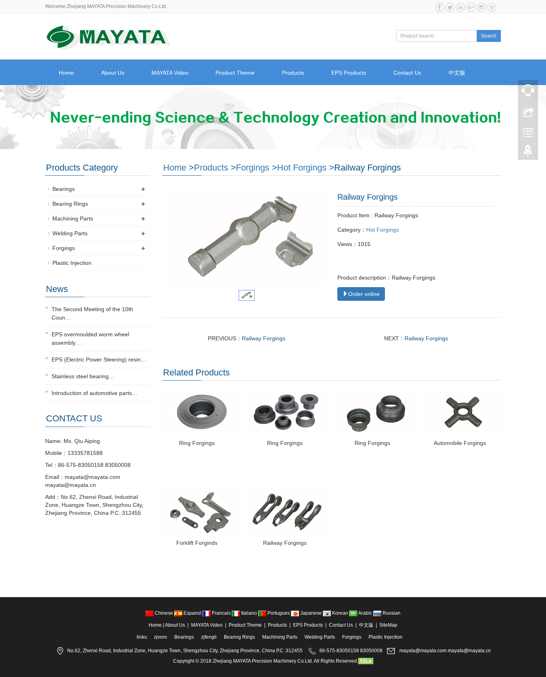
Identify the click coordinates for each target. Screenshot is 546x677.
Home (66, 72)
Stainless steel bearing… (83, 376)
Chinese (163, 613)
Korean (340, 613)
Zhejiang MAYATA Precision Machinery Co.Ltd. (263, 661)
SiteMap (388, 625)
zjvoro (160, 637)
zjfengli (209, 637)
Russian (391, 613)
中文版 (456, 72)
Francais (221, 613)
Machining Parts (72, 218)
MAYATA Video (169, 72)
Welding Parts (70, 233)
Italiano (249, 613)
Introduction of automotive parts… (94, 393)
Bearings (63, 189)
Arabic (365, 613)
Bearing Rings (70, 204)
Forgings (252, 168)
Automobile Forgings (460, 443)
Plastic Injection (72, 263)
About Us (112, 72)
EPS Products (348, 72)
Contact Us (407, 72)
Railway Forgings (263, 338)
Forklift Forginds (196, 543)
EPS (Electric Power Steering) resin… (99, 359)
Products (293, 72)
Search (488, 36)
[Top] (528, 153)
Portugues (278, 613)
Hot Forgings (302, 168)
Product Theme (235, 72)
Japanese (311, 613)
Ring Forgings (197, 443)
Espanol (192, 613)
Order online (364, 294)
